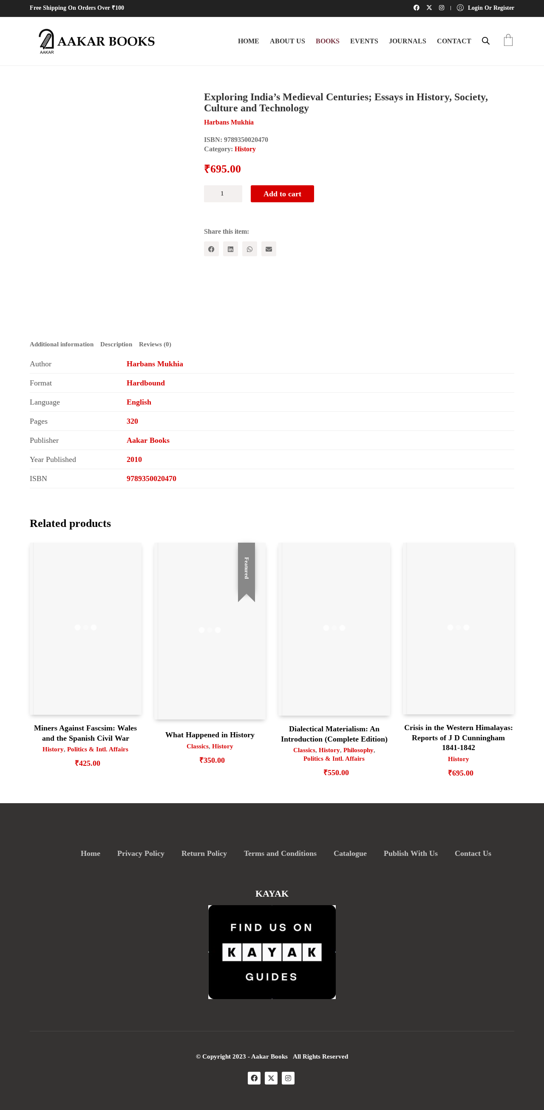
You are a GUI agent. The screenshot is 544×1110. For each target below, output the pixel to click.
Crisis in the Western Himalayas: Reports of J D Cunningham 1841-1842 (458, 737)
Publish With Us (411, 853)
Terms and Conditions (280, 853)
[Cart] (508, 41)
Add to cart (282, 194)
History (245, 149)
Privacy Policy (140, 853)
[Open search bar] (486, 41)
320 (132, 421)
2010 (134, 459)
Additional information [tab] (62, 344)
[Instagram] (288, 1078)
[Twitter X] (271, 1078)
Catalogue (350, 853)
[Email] (268, 248)
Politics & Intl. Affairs (97, 749)
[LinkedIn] (230, 248)
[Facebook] (211, 248)
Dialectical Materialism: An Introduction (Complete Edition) (334, 734)
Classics (198, 746)
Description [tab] (116, 344)
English (139, 402)
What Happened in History (210, 735)
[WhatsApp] (249, 248)
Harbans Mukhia (155, 364)
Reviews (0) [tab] (155, 344)
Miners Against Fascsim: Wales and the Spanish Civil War (85, 733)
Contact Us (473, 853)
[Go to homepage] (93, 41)
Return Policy (204, 853)
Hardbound (146, 383)
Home (90, 853)
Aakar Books (148, 440)
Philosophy (358, 750)
